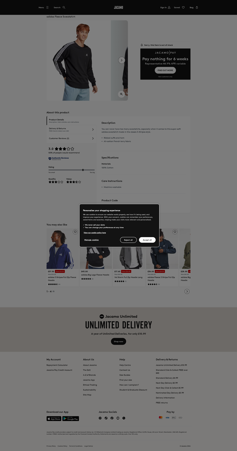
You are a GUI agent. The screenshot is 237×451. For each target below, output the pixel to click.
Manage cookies (91, 240)
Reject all (128, 240)
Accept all (147, 240)
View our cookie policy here (95, 232)
